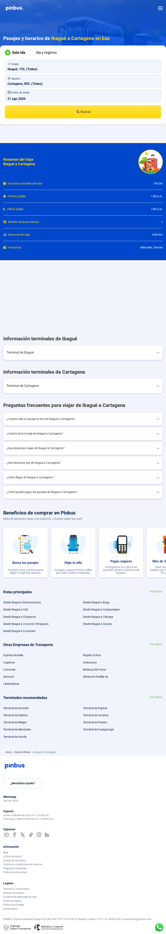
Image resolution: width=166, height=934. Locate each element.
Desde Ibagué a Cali (15, 609)
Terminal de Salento (15, 715)
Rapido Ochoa (92, 655)
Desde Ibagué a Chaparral (19, 616)
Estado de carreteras (14, 860)
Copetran (9, 662)
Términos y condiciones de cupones (22, 864)
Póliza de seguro (12, 900)
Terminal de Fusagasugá (98, 729)
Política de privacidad (15, 872)
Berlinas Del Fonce (94, 669)
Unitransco (90, 662)
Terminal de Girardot (16, 708)
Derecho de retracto (13, 893)
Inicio (9, 752)
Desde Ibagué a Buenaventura (22, 602)
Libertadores (11, 683)
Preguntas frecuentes (15, 868)
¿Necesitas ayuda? (23, 783)
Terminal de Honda (15, 736)
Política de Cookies (13, 904)
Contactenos (10, 908)
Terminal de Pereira (95, 722)
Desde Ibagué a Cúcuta (97, 624)
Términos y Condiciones (16, 889)
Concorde (9, 669)
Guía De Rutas (23, 752)
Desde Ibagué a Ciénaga (98, 616)
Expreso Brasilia (13, 655)
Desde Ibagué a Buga (96, 602)
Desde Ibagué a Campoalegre (101, 609)
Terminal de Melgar (15, 722)
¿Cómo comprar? (12, 856)
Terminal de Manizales (17, 729)
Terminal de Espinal (95, 708)
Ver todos (156, 591)
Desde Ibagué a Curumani (19, 631)
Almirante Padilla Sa (95, 676)
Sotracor (8, 676)
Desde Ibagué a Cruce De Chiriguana (26, 624)
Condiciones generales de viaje (20, 896)
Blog (5, 852)
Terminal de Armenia (96, 715)
